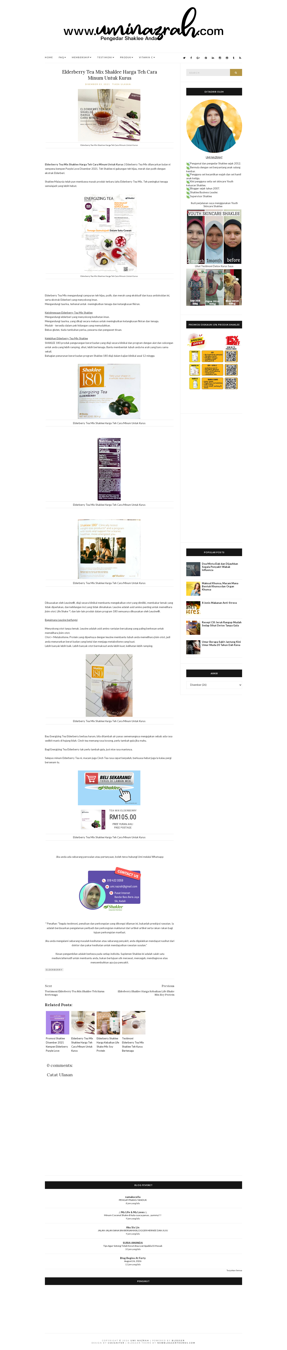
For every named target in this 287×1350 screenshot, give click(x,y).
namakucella (132, 1196)
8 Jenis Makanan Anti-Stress (219, 602)
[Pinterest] (206, 57)
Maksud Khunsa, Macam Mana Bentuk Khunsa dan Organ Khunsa (220, 586)
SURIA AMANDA (133, 1242)
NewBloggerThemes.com (176, 1343)
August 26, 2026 (132, 1261)
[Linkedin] (213, 57)
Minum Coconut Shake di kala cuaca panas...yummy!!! (132, 1215)
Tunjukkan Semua (234, 1270)
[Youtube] (227, 57)
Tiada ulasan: (122, 84)
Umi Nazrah (139, 1340)
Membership (80, 57)
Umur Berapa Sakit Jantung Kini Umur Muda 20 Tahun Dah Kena (221, 643)
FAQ (61, 57)
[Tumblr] (233, 57)
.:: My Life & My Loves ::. (133, 1212)
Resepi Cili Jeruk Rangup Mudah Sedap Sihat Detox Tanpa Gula (222, 624)
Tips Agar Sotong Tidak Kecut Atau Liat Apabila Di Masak (132, 1245)
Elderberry (54, 969)
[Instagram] (220, 57)
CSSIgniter (116, 1343)
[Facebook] (191, 57)
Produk (125, 57)
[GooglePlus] (198, 57)
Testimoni (104, 57)
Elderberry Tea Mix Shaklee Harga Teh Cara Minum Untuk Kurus (109, 75)
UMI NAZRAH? (214, 157)
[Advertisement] (214, 478)
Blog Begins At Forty (133, 1258)
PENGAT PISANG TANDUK (133, 1199)
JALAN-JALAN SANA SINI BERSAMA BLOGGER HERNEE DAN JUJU (133, 1230)
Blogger (178, 1340)
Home (49, 57)
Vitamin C (146, 57)
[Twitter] (184, 57)
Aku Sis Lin (132, 1227)
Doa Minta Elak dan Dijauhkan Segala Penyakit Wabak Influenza (220, 567)
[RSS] (240, 57)
